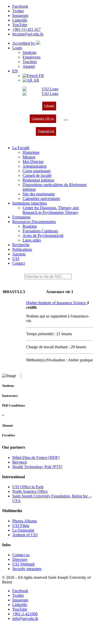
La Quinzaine (23, 530)
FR (41, 75)
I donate (49, 106)
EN (15, 71)
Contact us (20, 555)
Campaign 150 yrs (43, 118)
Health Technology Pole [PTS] (37, 467)
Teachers (30, 62)
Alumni (29, 66)
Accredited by (24, 43)
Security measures (26, 568)
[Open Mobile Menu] (66, 120)
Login (17, 48)
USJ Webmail (23, 564)
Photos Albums (24, 521)
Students (29, 52)
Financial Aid (46, 131)
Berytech (19, 462)
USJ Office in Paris (28, 487)
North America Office (30, 491)
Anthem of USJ (25, 535)
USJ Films (20, 525)
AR (36, 80)
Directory (20, 559)
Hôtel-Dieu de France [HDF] (35, 457)
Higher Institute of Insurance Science (56, 303)
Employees (31, 57)
